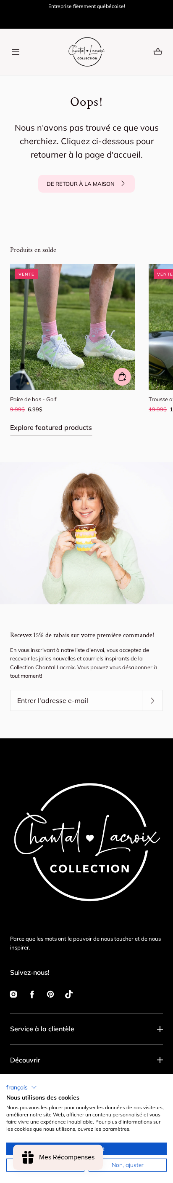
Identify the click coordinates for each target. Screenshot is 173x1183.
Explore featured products (51, 427)
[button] (15, 51)
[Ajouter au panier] (122, 377)
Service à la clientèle (42, 1029)
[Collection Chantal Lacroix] (86, 52)
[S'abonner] (152, 700)
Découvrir (25, 1060)
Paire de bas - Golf (33, 399)
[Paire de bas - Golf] (72, 327)
